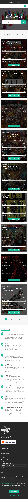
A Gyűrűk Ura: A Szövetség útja (13, 407)
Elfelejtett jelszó (4, 459)
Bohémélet (8, 375)
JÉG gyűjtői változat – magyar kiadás (15, 386)
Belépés (17, 2)
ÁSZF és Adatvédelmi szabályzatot (13, 482)
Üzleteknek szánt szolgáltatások (7, 465)
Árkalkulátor (12, 2)
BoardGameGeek (13, 1)
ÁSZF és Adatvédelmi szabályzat (7, 463)
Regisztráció (3, 457)
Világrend (7, 397)
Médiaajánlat (3, 467)
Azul (6, 354)
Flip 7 (6, 344)
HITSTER (7, 333)
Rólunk (2, 461)
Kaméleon (8, 364)
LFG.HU (19, 1)
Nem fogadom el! (14, 495)
